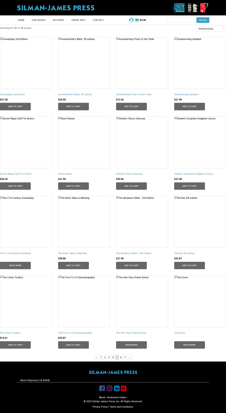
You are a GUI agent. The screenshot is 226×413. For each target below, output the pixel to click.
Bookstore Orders (117, 397)
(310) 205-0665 (178, 380)
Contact (98, 20)
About (102, 397)
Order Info (78, 20)
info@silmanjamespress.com (113, 380)
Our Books (39, 20)
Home (21, 20)
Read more (15, 265)
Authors (58, 20)
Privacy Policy (100, 406)
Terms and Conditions (121, 406)
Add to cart (15, 106)
